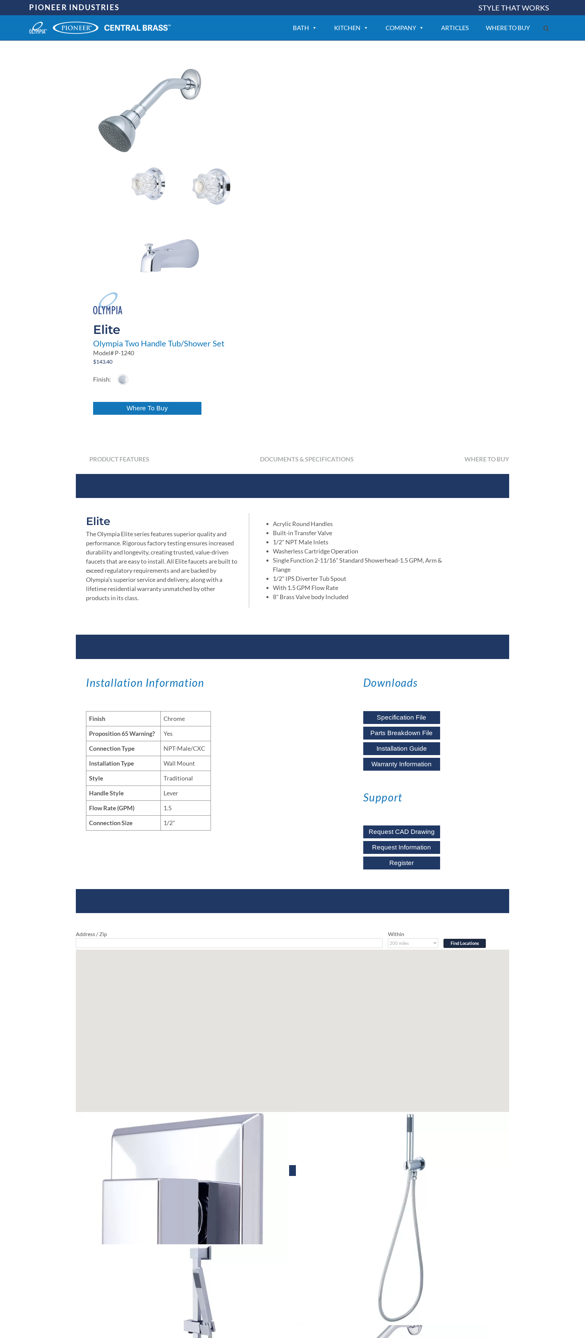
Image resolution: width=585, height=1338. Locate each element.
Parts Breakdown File (401, 732)
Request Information (401, 847)
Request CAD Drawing (402, 831)
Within (396, 934)
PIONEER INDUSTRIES (74, 7)
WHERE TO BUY (508, 27)
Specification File (401, 717)
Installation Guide (401, 748)
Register (401, 862)
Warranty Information (401, 764)
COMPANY (401, 27)
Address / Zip (91, 934)
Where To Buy (147, 408)
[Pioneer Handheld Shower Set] (402, 1218)
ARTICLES (455, 27)
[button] (546, 28)
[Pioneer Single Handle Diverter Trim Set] (182, 1218)
